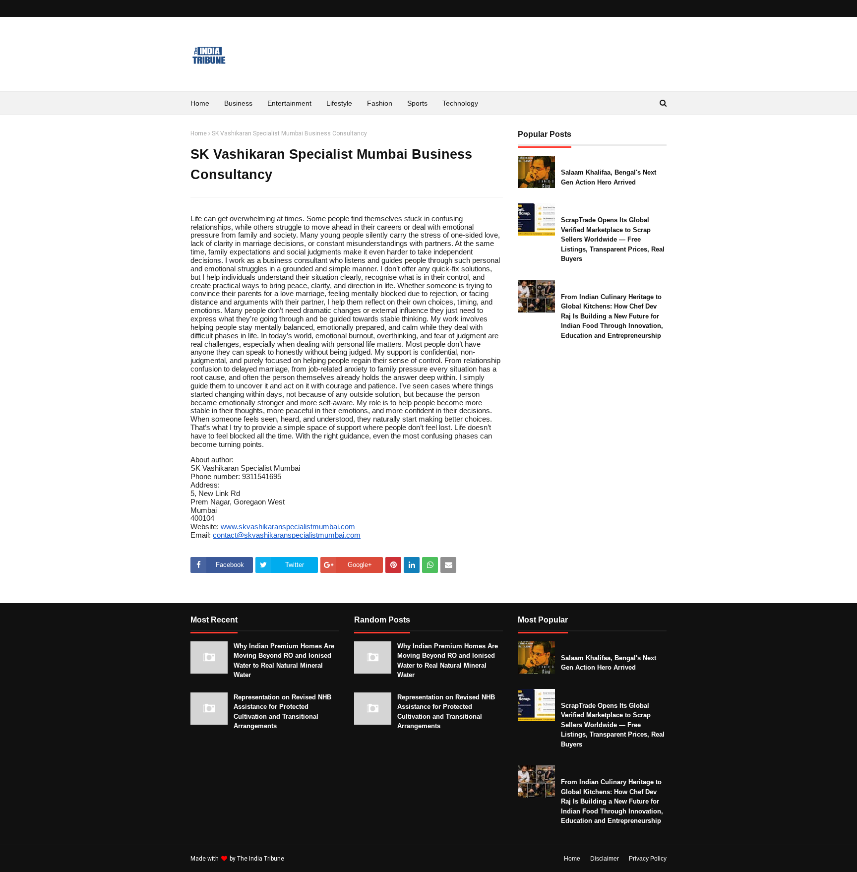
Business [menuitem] (238, 103)
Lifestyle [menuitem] (339, 103)
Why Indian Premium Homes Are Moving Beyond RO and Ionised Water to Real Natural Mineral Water (284, 660)
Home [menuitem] (199, 103)
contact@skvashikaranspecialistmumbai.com (287, 535)
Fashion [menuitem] (379, 103)
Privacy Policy (648, 858)
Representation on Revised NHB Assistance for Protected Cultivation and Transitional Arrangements (282, 711)
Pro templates (312, 858)
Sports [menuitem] (417, 103)
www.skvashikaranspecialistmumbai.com (287, 527)
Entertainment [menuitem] (289, 103)
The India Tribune (260, 858)
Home (198, 133)
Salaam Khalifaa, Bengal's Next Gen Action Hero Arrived (608, 177)
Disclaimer (604, 858)
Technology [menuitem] (460, 103)
